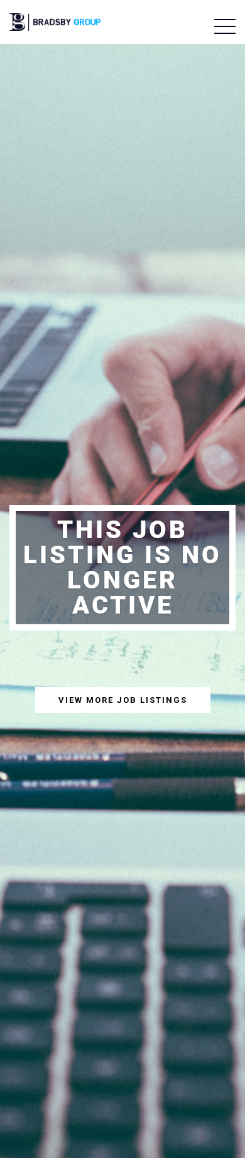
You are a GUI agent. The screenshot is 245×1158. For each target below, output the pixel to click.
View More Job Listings (122, 700)
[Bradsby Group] (55, 20)
